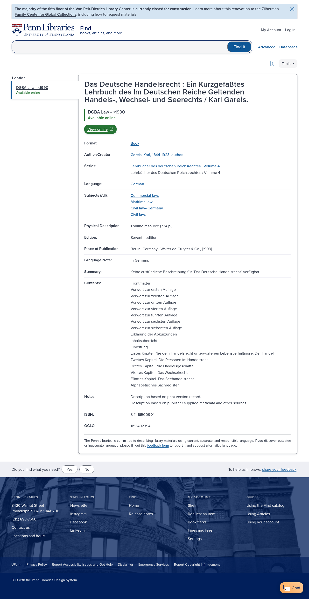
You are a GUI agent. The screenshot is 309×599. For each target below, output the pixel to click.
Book (135, 143)
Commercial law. (145, 195)
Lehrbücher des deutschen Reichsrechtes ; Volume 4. (176, 166)
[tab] (45, 90)
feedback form (158, 445)
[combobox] (119, 47)
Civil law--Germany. (147, 208)
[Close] (292, 9)
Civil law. (138, 214)
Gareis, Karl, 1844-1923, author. (157, 154)
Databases (288, 47)
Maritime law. (142, 201)
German (137, 183)
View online (97, 129)
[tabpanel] (187, 121)
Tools (286, 63)
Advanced (266, 47)
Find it (239, 47)
